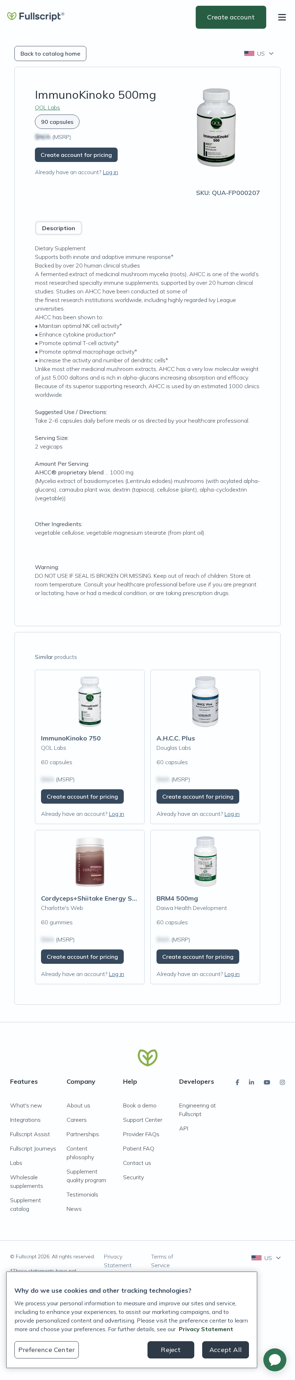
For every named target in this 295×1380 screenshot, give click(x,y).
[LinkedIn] (251, 1082)
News (74, 1208)
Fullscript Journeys (33, 1148)
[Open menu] (283, 17)
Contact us (137, 1162)
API (183, 1128)
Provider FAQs (141, 1134)
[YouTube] (267, 1082)
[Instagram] (282, 1082)
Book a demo (139, 1105)
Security (133, 1177)
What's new (26, 1105)
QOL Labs (47, 107)
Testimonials (82, 1194)
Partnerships (83, 1134)
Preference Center (46, 1350)
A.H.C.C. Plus (175, 738)
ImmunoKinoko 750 (71, 738)
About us (78, 1105)
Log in (110, 172)
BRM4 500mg (177, 898)
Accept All (225, 1350)
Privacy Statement (118, 1261)
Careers (77, 1119)
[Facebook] (237, 1082)
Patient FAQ (138, 1148)
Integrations (25, 1119)
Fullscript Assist (30, 1134)
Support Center (142, 1119)
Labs (16, 1162)
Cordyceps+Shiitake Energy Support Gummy (110, 898)
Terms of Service (162, 1261)
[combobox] (260, 53)
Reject (171, 1350)
